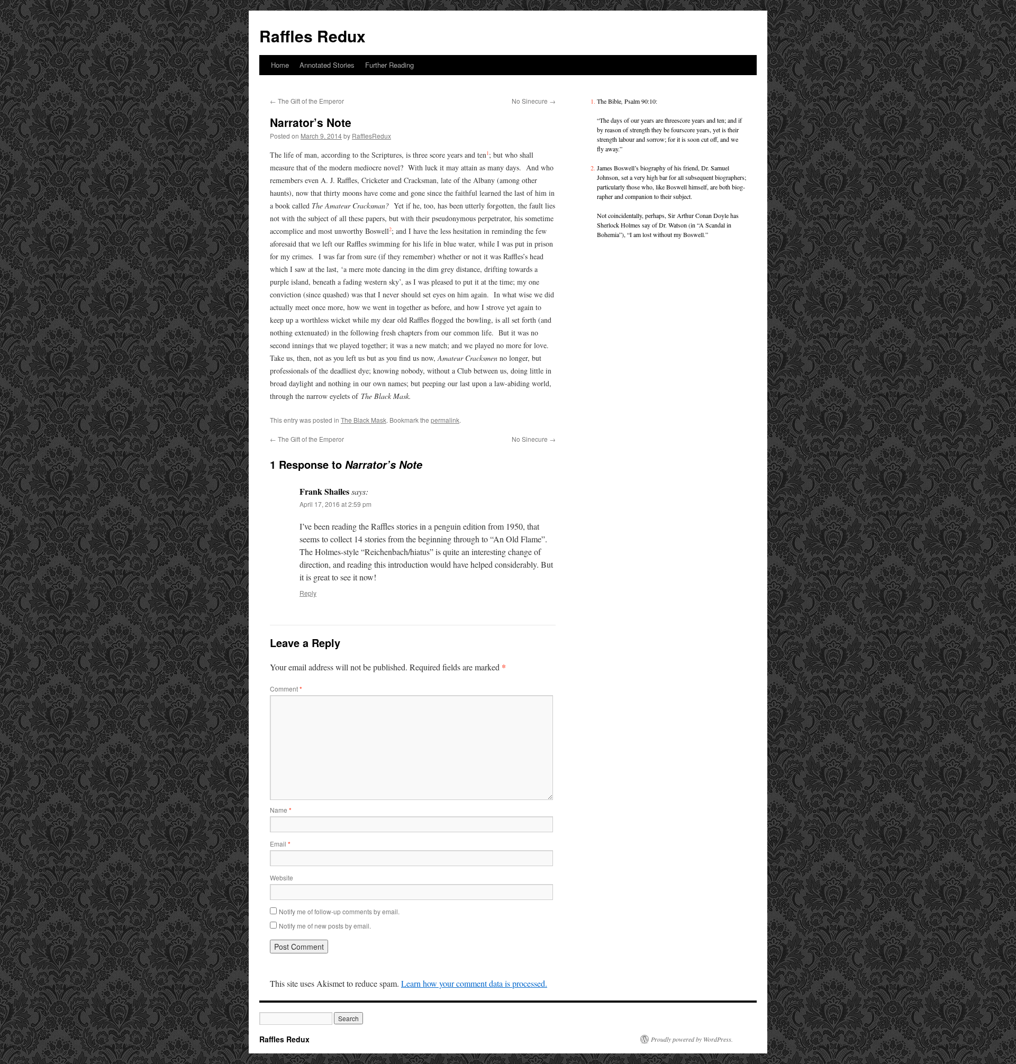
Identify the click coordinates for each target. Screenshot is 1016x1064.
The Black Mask (363, 419)
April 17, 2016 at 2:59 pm (335, 503)
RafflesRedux (371, 135)
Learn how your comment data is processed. (474, 983)
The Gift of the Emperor (307, 100)
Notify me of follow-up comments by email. (339, 911)
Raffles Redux (312, 35)
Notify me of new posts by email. (325, 925)
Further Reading (389, 65)
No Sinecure (534, 100)
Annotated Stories (327, 65)
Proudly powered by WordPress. (692, 1039)
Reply (308, 592)
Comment (286, 688)
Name (281, 809)
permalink (445, 419)
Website (281, 877)
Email (280, 843)
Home (280, 65)
